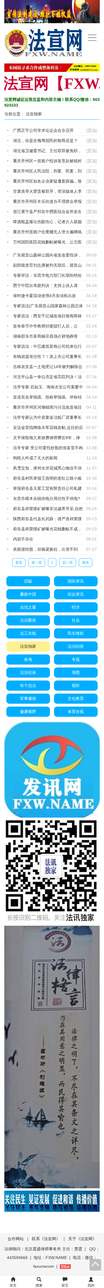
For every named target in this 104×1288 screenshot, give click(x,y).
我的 (91, 1285)
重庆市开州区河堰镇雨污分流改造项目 (47, 407)
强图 (76, 672)
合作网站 (16, 1238)
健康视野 (28, 711)
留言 (65, 1285)
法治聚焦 (28, 620)
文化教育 (76, 698)
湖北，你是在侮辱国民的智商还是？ (45, 140)
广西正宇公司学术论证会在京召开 (43, 130)
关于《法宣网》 (82, 1238)
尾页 (85, 563)
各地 (28, 659)
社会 (76, 620)
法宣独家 (34, 114)
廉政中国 (28, 594)
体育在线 (76, 711)
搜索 (39, 1285)
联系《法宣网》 (46, 1238)
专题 (76, 659)
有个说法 (28, 685)
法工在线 (28, 633)
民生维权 (76, 633)
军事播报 (28, 698)
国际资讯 (76, 581)
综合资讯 (76, 594)
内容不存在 (23, 539)
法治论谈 (28, 672)
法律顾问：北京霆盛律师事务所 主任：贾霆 (43, 1249)
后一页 (67, 563)
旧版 (28, 581)
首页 (18, 563)
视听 (76, 685)
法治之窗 (28, 607)
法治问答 (76, 646)
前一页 (36, 563)
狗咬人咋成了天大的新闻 (35, 458)
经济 (76, 607)
